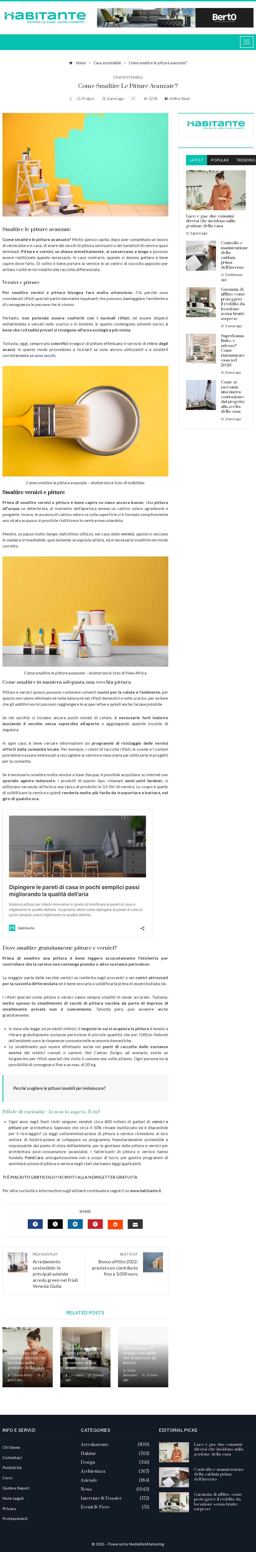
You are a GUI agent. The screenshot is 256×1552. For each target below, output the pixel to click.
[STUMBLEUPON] (115, 1224)
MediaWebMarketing (146, 1544)
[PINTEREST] (95, 1224)
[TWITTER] (55, 1224)
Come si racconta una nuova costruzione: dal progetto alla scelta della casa (233, 397)
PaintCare (34, 1157)
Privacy (9, 1508)
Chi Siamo (11, 1447)
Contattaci (12, 1457)
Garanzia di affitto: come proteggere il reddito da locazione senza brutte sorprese (83, 1358)
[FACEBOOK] (35, 1224)
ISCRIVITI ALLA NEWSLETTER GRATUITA (97, 1177)
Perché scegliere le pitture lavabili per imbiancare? (59, 1088)
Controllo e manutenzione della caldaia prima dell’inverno (234, 255)
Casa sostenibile (128, 77)
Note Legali (13, 1498)
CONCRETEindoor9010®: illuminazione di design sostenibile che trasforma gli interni (149, 1353)
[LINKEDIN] (75, 1224)
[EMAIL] (135, 1224)
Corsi (7, 1477)
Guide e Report (16, 1488)
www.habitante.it (145, 1190)
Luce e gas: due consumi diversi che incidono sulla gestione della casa (27, 1360)
